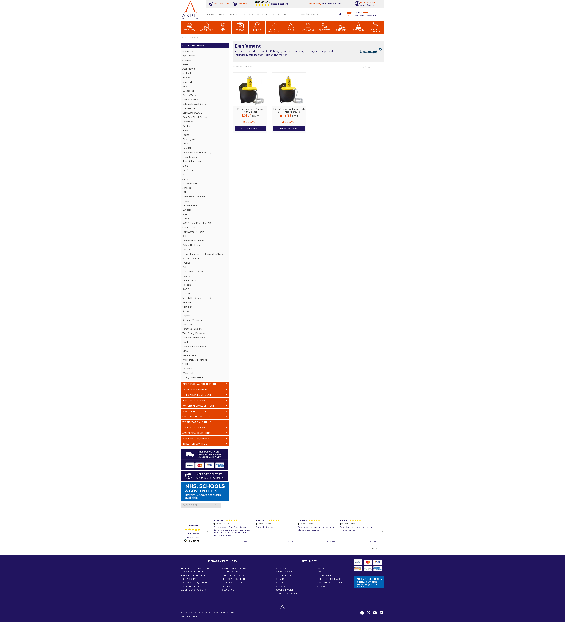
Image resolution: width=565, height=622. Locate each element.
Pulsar (185, 267)
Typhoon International (193, 337)
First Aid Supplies (190, 579)
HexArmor (187, 170)
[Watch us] (375, 612)
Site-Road (358, 30)
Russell (186, 293)
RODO (185, 289)
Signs (291, 30)
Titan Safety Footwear (193, 333)
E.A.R (185, 130)
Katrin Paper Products (193, 196)
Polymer (186, 249)
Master (186, 214)
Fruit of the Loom (191, 161)
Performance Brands (193, 240)
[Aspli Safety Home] (190, 9)
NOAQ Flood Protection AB (196, 223)
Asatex (185, 64)
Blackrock (187, 82)
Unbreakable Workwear (194, 346)
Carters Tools (189, 95)
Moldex (186, 218)
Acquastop (187, 51)
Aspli (185, 612)
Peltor (185, 236)
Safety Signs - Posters (193, 590)
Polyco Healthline (191, 245)
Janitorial (341, 30)
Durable (186, 126)
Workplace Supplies (192, 572)
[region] (295, 531)
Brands (210, 14)
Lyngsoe (186, 210)
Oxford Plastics (190, 227)
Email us (242, 3)
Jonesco (186, 188)
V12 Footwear (189, 355)
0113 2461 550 (221, 3)
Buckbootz (188, 91)
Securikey (187, 307)
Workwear (308, 30)
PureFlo (186, 276)
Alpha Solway (189, 55)
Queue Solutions (191, 280)
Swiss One (187, 324)
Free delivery (314, 3)
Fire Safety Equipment (193, 575)
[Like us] (362, 612)
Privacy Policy (284, 572)
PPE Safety (189, 30)
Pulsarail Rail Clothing (193, 271)
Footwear (324, 30)
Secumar (187, 302)
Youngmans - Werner (193, 377)
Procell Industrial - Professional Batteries (203, 254)
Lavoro (186, 201)
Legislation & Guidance (329, 579)
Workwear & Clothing (234, 568)
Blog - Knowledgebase (329, 582)
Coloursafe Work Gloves (194, 104)
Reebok (186, 285)
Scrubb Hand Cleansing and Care (199, 298)
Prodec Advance (191, 258)
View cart (359, 15)
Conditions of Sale (286, 593)
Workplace (206, 30)
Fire (223, 30)
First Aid (240, 30)
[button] (208, 531)
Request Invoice (284, 590)
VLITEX (186, 364)
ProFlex (186, 262)
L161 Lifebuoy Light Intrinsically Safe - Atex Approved (289, 110)
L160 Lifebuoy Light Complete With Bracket (250, 110)
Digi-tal (194, 616)
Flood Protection (273, 30)
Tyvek (185, 342)
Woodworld (188, 373)
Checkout (371, 15)
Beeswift (187, 77)
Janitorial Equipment (233, 575)
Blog (260, 14)
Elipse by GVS (189, 139)
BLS (184, 86)
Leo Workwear (189, 205)
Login (362, 5)
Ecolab (185, 135)
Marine (257, 30)
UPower (186, 351)
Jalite (185, 179)
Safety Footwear (231, 572)
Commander (189, 108)
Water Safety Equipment (194, 582)
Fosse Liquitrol (189, 157)
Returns (280, 586)
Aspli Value (187, 73)
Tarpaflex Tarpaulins (192, 329)
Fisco (185, 143)
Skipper (186, 315)
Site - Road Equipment (234, 579)
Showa (185, 311)
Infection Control (375, 30)
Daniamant (188, 121)
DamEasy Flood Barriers (194, 117)
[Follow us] (368, 612)
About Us (270, 14)
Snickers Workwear (192, 320)
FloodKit (186, 148)
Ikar (184, 174)
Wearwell (187, 368)
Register (370, 5)
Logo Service (248, 14)
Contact (283, 14)
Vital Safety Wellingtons (194, 359)
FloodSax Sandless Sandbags (197, 152)
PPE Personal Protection (195, 568)
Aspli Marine (188, 68)
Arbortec (186, 60)
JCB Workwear (190, 183)
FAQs (319, 572)
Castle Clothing (190, 99)
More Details (250, 128)
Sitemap (321, 586)
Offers (220, 14)
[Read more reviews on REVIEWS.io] (193, 540)
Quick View (251, 122)
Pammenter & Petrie (193, 232)
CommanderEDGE (192, 113)
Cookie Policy (283, 575)
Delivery (280, 579)
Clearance (232, 14)
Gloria (185, 165)
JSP (184, 192)
